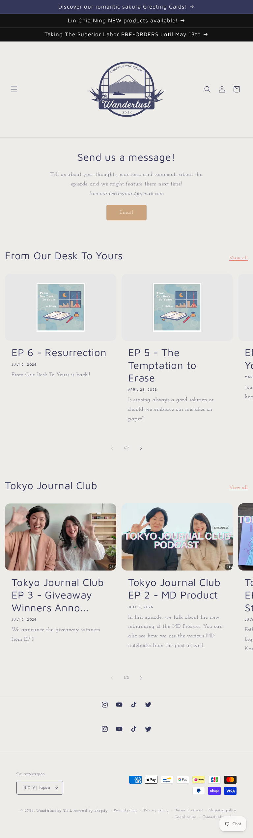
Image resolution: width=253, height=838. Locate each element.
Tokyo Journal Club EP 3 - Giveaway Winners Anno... (58, 595)
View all (238, 258)
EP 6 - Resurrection (59, 352)
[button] (14, 89)
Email (126, 212)
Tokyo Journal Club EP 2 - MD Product (174, 588)
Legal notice (186, 817)
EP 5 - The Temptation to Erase (162, 365)
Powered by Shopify (90, 811)
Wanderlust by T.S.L (54, 811)
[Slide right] (141, 448)
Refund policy (126, 810)
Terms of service (189, 810)
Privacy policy (156, 810)
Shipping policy (223, 810)
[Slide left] (112, 448)
